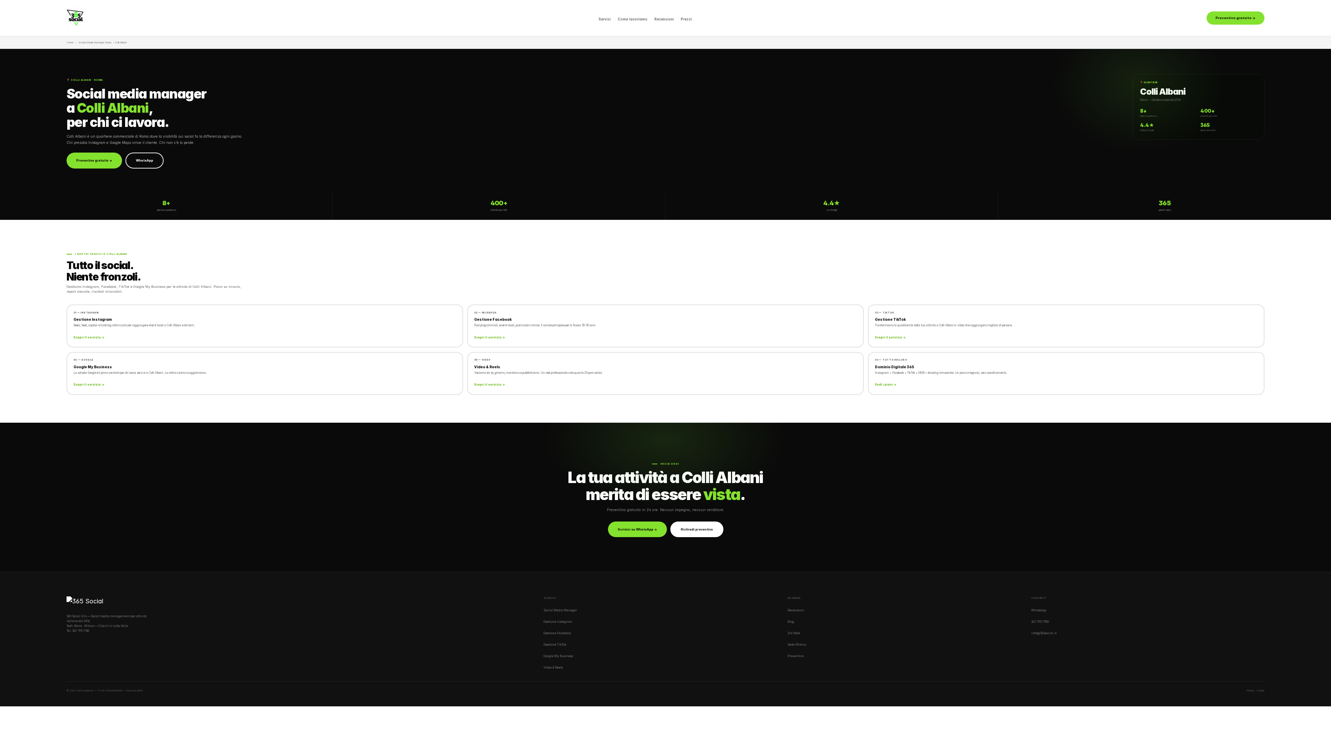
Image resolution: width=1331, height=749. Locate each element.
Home (70, 42)
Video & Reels (553, 667)
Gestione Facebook (557, 633)
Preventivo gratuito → (1235, 18)
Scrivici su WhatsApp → (637, 529)
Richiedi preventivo (697, 529)
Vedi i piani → (885, 384)
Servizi (605, 19)
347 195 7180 (80, 630)
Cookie (1260, 690)
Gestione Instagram (557, 621)
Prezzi (686, 19)
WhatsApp (144, 160)
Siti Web (794, 633)
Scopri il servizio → (88, 337)
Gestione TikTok (554, 644)
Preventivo (796, 656)
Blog (791, 621)
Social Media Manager (560, 610)
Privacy (1250, 690)
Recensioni (664, 19)
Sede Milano (797, 644)
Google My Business (558, 656)
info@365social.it (1043, 633)
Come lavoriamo (632, 19)
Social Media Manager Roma (95, 42)
